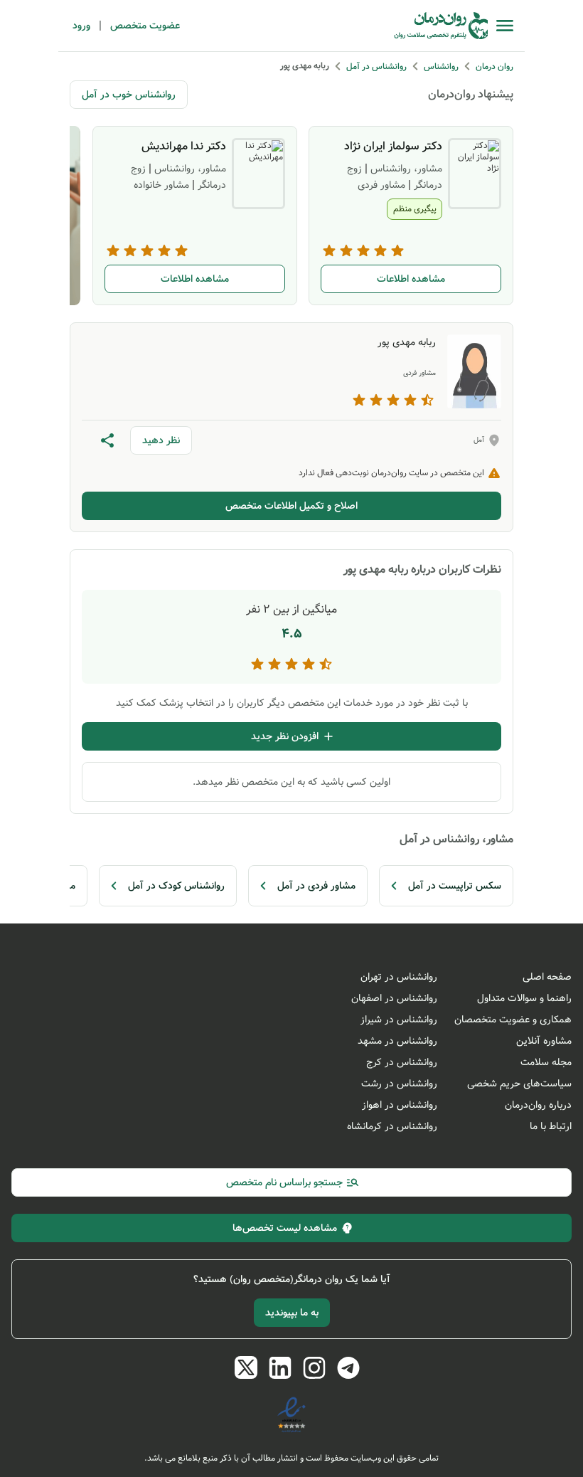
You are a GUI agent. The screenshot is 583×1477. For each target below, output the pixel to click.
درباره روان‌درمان (538, 1105)
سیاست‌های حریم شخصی (519, 1083)
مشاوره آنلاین (544, 1041)
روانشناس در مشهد (397, 1041)
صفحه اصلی (547, 977)
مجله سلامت (546, 1062)
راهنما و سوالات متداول (524, 998)
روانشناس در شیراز (398, 1019)
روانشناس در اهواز (399, 1105)
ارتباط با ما (551, 1126)
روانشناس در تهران (398, 977)
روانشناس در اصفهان (394, 998)
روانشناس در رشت (399, 1083)
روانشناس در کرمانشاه (392, 1126)
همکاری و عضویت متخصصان (513, 1019)
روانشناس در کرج (401, 1062)
